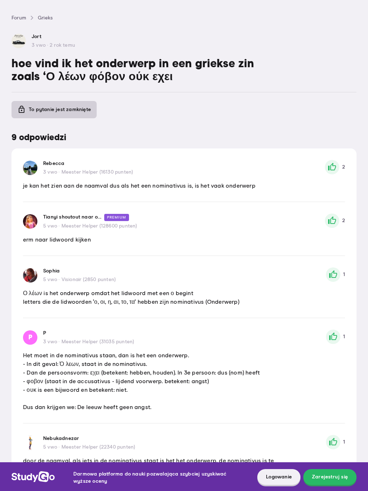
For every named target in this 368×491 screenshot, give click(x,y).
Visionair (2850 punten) (88, 279)
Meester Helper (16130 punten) (97, 172)
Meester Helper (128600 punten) (99, 226)
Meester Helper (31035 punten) (97, 341)
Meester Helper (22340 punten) (98, 447)
